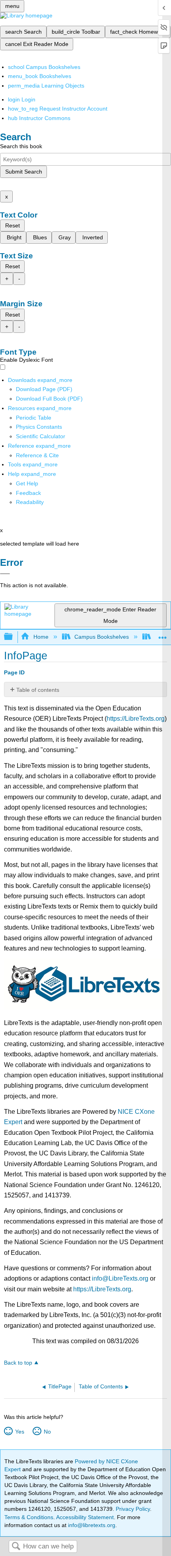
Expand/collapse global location (162, 635)
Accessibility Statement (85, 1517)
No (47, 1431)
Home (41, 637)
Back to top (18, 1363)
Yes (19, 1431)
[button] (28, 493)
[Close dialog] (5, 573)
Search (16, 1547)
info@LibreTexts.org (120, 1278)
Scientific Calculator (40, 436)
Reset (12, 225)
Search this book (21, 146)
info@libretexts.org (90, 1525)
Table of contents (37, 690)
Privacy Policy (133, 1509)
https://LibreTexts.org (136, 718)
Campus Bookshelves (101, 637)
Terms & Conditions (28, 1517)
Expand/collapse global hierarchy (13, 637)
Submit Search (23, 171)
